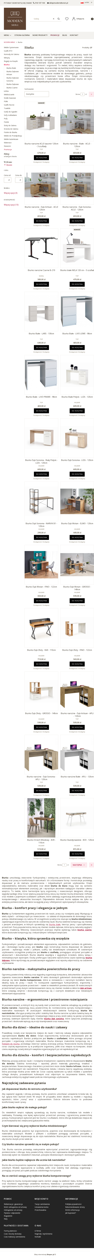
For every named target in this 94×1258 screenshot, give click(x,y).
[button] (58, 19)
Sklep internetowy (44, 1254)
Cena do (18, 175)
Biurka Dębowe (12, 84)
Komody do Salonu (11, 54)
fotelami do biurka (10, 1043)
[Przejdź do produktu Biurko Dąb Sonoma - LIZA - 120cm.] (77, 438)
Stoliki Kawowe (10, 98)
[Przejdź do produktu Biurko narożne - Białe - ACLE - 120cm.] (77, 121)
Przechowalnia (40, 1210)
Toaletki (7, 108)
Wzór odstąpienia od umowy (15, 1207)
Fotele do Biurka (10, 132)
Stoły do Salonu (10, 125)
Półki (6, 101)
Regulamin (8, 1216)
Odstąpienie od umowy (13, 1210)
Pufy (5, 118)
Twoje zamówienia (42, 1204)
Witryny (7, 58)
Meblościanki (9, 94)
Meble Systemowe (11, 47)
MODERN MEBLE (9, 42)
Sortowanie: (29, 89)
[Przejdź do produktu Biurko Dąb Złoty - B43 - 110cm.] (41, 628)
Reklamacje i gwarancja (13, 1204)
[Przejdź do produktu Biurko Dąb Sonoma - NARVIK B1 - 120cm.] (41, 501)
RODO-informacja (72, 1210)
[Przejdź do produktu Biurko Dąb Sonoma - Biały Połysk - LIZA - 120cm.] (41, 438)
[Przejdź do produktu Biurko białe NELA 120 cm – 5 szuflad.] (77, 248)
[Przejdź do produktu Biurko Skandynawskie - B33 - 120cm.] (77, 817)
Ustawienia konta (41, 1207)
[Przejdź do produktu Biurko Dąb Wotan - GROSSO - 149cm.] (77, 564)
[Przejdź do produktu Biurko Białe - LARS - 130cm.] (41, 311)
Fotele (6, 122)
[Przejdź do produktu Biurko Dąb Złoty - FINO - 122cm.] (77, 628)
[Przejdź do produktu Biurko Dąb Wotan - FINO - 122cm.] (41, 564)
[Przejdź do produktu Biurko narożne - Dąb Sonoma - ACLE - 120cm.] (77, 184)
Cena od (7, 175)
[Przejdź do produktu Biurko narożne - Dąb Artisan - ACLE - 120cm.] (41, 184)
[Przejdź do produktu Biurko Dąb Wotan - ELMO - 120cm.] (77, 501)
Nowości (7, 146)
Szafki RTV (8, 51)
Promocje (8, 149)
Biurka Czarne (12, 87)
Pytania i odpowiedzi (12, 1213)
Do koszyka (41, 157)
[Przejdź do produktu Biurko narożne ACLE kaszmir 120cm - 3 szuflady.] (41, 121)
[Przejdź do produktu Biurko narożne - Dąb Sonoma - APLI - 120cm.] (41, 754)
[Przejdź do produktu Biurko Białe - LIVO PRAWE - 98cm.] (41, 374)
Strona (78, 94)
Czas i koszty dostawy (12, 1234)
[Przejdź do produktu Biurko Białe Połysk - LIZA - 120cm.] (77, 374)
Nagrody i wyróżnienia (43, 1234)
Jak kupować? (70, 1213)
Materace (8, 142)
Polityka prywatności (73, 1204)
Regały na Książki (11, 61)
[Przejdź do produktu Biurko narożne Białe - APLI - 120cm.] (77, 754)
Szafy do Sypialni (10, 112)
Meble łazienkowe (11, 139)
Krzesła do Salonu (11, 129)
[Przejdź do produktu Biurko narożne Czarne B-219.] (41, 248)
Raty (5, 1219)
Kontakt (38, 1237)
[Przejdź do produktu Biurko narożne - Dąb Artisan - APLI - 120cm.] (77, 691)
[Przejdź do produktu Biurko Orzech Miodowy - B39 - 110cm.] (41, 817)
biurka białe (54, 924)
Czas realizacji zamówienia (14, 1237)
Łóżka (6, 91)
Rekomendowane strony (75, 1207)
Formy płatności (10, 1231)
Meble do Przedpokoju (13, 136)
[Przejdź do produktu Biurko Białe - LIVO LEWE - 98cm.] (77, 311)
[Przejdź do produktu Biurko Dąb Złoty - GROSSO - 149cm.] (41, 691)
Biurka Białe (11, 68)
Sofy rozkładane (10, 115)
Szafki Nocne (9, 105)
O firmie (38, 1231)
